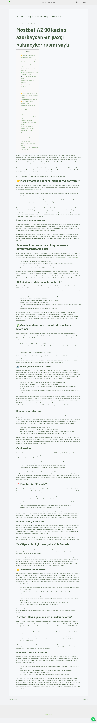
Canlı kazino (24, 82)
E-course (44, 2)
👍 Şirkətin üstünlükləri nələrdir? (29, 93)
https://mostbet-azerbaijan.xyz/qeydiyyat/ (68, 257)
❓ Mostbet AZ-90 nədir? (27, 84)
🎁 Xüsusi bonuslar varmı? (27, 101)
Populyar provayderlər (26, 130)
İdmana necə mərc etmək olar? (28, 59)
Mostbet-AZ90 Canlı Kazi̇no (27, 128)
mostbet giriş (20, 19)
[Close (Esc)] (19, 720)
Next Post (85, 699)
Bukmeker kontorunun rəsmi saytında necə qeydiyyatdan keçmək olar (28, 64)
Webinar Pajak (51, 2)
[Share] (13, 720)
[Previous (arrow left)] (2, 722)
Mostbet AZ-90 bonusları (27, 120)
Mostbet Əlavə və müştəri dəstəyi (29, 99)
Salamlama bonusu (25, 111)
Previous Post (13, 699)
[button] (93, 719)
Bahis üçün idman (25, 103)
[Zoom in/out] (2, 720)
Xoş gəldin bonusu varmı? (27, 114)
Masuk (84, 2)
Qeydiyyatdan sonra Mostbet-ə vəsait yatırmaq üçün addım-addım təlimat (29, 137)
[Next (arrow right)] (8, 722)
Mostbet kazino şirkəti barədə (28, 86)
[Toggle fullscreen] (8, 720)
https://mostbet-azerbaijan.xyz (33, 189)
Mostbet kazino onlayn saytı (27, 80)
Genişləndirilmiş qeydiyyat (27, 109)
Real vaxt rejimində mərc (27, 126)
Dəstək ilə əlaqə (25, 132)
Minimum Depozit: (25, 141)
